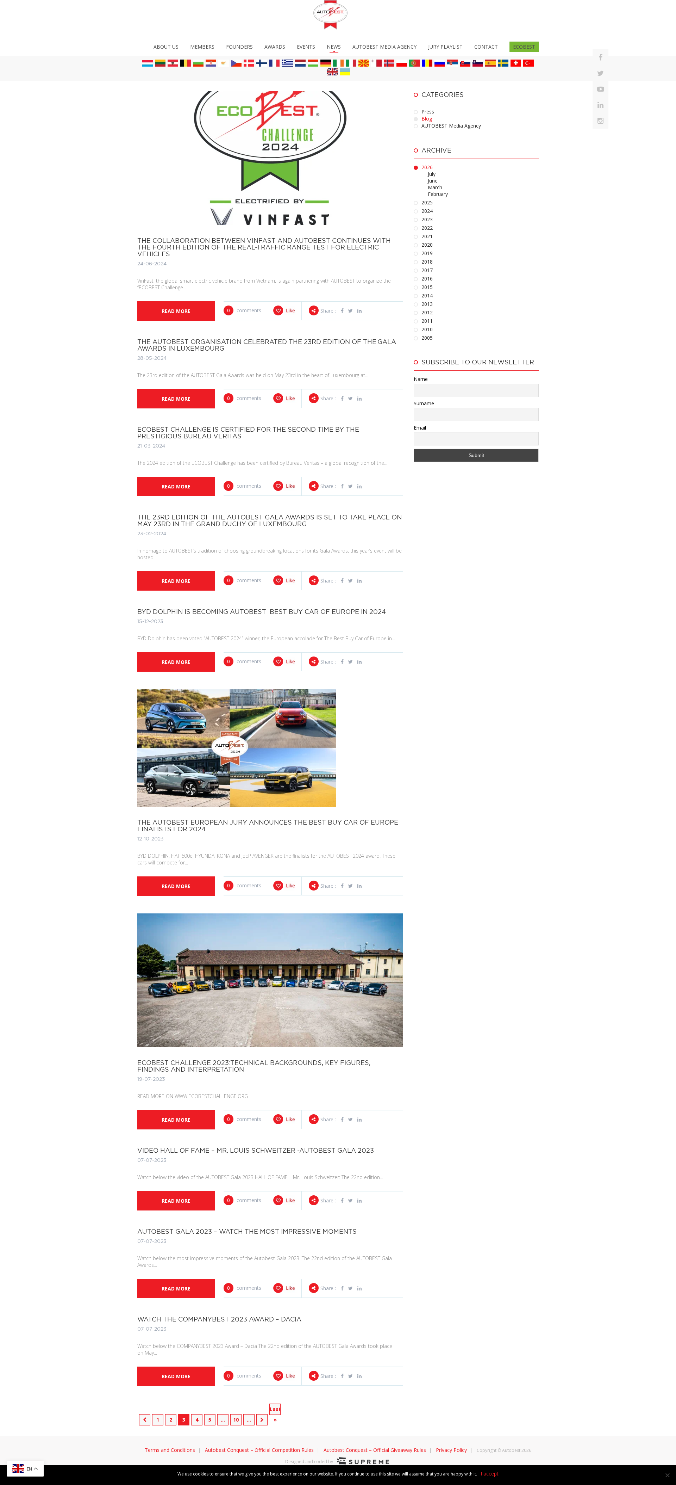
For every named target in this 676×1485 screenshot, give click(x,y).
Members (202, 46)
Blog (426, 118)
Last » (275, 1410)
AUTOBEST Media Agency (384, 46)
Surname (424, 403)
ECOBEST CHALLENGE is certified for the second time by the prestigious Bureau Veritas (248, 432)
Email (420, 427)
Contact (486, 46)
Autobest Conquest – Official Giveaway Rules (375, 1450)
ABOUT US (166, 46)
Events (306, 46)
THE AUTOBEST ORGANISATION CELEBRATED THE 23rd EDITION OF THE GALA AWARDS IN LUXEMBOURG (266, 345)
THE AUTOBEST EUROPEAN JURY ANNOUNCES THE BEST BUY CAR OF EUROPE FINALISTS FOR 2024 (267, 825)
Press (427, 111)
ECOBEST (524, 46)
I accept (490, 1473)
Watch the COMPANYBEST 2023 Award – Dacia (219, 1319)
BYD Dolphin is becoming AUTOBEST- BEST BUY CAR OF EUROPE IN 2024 (261, 611)
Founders (239, 46)
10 (236, 1419)
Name (421, 379)
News (334, 46)
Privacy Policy (451, 1450)
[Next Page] (262, 1419)
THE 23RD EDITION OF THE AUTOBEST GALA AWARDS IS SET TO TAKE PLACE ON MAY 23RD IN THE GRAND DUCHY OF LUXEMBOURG (269, 520)
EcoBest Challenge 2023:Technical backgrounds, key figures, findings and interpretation (253, 1066)
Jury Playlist (445, 46)
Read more (176, 311)
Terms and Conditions (170, 1450)
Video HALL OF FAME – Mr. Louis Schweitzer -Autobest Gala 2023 (255, 1150)
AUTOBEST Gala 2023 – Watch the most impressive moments (247, 1231)
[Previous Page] (144, 1419)
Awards (274, 46)
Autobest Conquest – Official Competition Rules (259, 1450)
